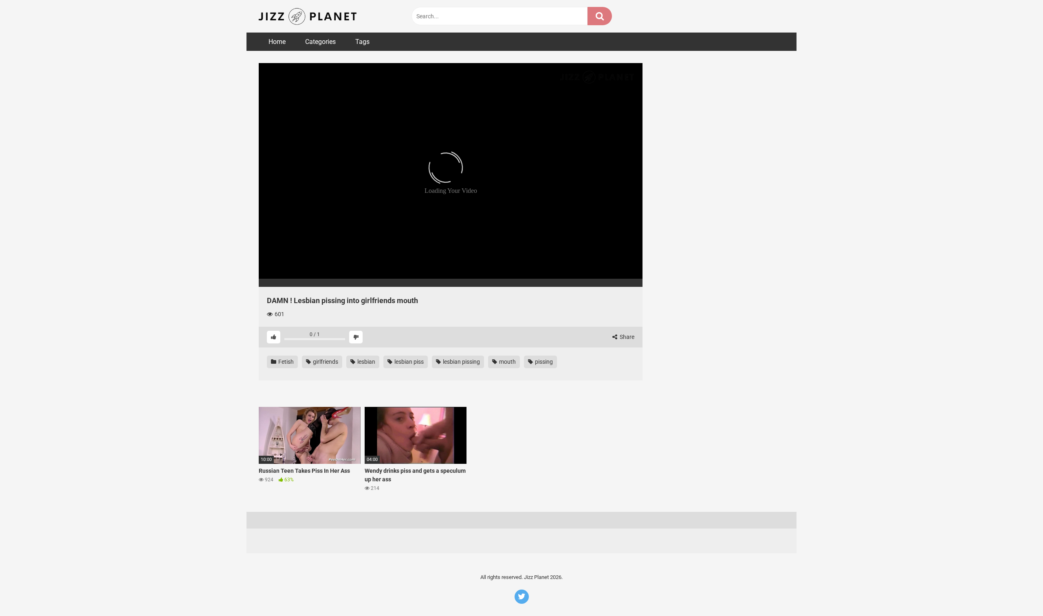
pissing (543, 361)
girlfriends (325, 361)
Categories (320, 42)
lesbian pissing (461, 361)
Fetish (285, 361)
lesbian (365, 361)
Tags (362, 42)
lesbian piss (408, 361)
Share (626, 337)
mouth (507, 361)
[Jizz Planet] (309, 16)
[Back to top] (1016, 591)
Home (277, 42)
